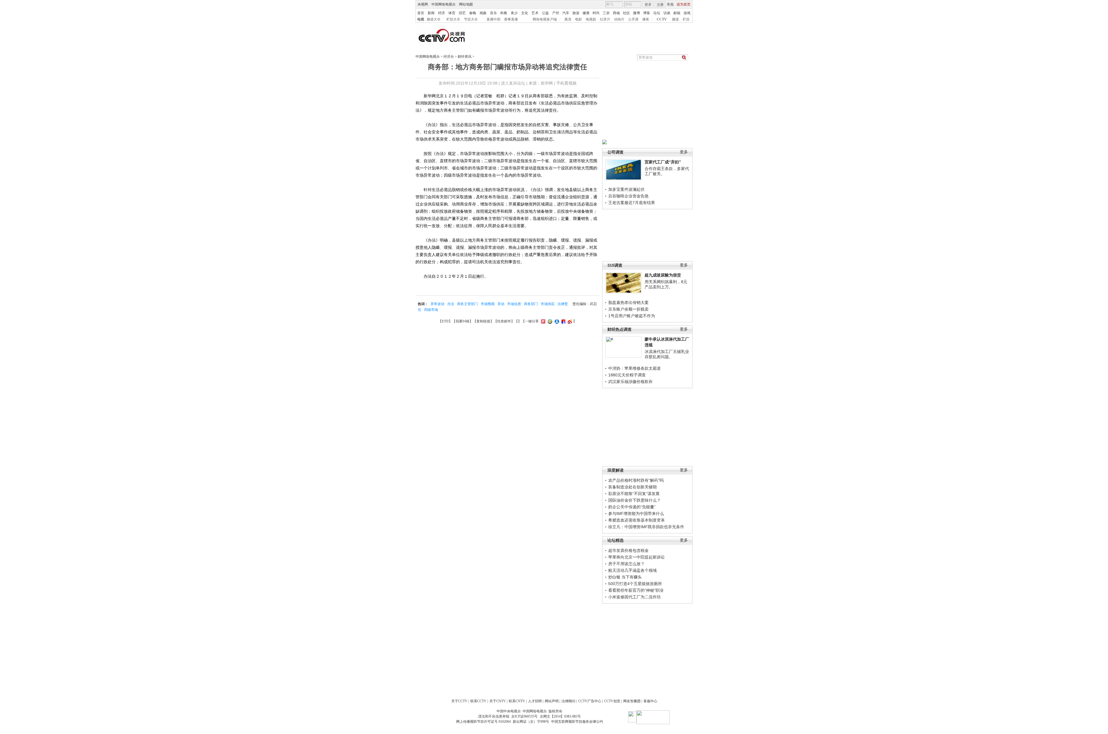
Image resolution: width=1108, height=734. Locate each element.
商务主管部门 (467, 304)
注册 (660, 5)
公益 (545, 13)
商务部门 (531, 304)
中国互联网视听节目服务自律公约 (577, 722)
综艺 (462, 13)
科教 (503, 13)
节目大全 (471, 19)
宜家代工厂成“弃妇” (663, 162)
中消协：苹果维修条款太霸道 (634, 368)
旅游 (575, 13)
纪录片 (605, 19)
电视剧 (591, 19)
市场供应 (548, 304)
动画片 (619, 19)
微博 (636, 13)
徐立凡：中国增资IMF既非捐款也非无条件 (646, 526)
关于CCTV (459, 701)
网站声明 (552, 701)
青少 (514, 13)
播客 (645, 19)
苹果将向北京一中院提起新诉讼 (636, 557)
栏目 (686, 19)
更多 (684, 152)
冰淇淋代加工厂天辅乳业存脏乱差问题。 (667, 354)
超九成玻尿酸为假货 (663, 275)
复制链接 (483, 321)
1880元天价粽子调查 (627, 375)
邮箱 (676, 13)
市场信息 (514, 304)
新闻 (431, 13)
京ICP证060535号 (524, 716)
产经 (555, 13)
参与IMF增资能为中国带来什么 (636, 513)
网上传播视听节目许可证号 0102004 (483, 722)
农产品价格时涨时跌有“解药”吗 (636, 480)
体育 (451, 13)
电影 (578, 19)
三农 (606, 13)
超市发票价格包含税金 (628, 550)
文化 (524, 13)
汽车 (565, 13)
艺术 (534, 13)
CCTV (662, 19)
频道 (675, 19)
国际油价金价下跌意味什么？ (634, 500)
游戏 (687, 13)
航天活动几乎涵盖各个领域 (632, 570)
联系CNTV (517, 701)
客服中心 (650, 701)
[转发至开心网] (542, 321)
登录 (648, 5)
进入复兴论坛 (513, 83)
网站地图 (466, 4)
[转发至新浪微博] (569, 321)
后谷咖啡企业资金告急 (628, 196)
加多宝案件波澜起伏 (626, 189)
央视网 (423, 4)
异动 (500, 304)
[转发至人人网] (556, 321)
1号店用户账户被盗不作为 (631, 315)
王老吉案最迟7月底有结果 (631, 202)
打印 (445, 321)
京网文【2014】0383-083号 (560, 716)
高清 (567, 19)
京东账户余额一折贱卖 (628, 309)
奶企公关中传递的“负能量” (632, 507)
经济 (441, 13)
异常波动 (437, 304)
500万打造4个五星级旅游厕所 (635, 583)
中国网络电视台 (443, 4)
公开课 (633, 19)
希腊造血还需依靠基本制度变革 (636, 520)
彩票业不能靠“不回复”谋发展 (634, 493)
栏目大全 (453, 19)
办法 (450, 304)
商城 (616, 13)
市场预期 (488, 304)
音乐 (493, 13)
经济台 (448, 57)
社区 (626, 13)
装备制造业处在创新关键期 (632, 487)
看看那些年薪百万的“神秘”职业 (636, 590)
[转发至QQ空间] (549, 321)
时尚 (596, 13)
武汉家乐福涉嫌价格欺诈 (630, 381)
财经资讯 (464, 57)
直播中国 (493, 19)
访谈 (666, 13)
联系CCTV (478, 701)
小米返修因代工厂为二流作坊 (634, 597)
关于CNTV (497, 701)
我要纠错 (462, 321)
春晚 (472, 13)
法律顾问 (568, 701)
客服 (670, 4)
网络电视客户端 (545, 19)
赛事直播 (511, 19)
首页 (420, 13)
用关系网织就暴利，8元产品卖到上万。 (666, 284)
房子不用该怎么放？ (626, 563)
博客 (646, 13)
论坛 (656, 13)
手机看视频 (566, 83)
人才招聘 (535, 701)
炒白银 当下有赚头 (625, 577)
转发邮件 (504, 321)
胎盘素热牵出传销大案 (628, 302)
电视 (420, 19)
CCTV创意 (612, 701)
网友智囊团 (632, 701)
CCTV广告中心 (589, 701)
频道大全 (434, 19)
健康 (586, 13)
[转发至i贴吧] (562, 321)
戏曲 (483, 13)
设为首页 (683, 4)
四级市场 (431, 310)
